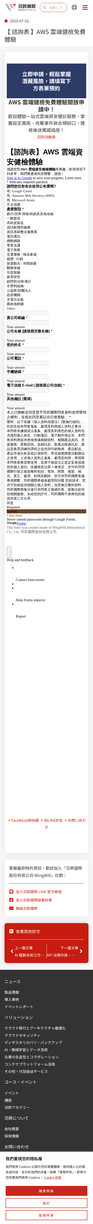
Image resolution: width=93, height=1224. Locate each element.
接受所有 (46, 1191)
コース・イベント (21, 1082)
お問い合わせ (17, 1146)
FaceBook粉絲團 (25, 820)
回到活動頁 (46, 137)
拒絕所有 (46, 1215)
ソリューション (19, 1017)
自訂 (46, 1203)
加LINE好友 (53, 820)
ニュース (13, 981)
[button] (74, 7)
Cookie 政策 (52, 1177)
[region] (46, 1188)
